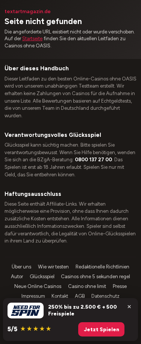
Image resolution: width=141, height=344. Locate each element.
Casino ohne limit (87, 286)
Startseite (32, 38)
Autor (17, 276)
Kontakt (60, 296)
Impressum (33, 296)
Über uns (21, 267)
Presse (120, 286)
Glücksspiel (42, 276)
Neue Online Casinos (37, 286)
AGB (80, 296)
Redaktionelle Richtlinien (102, 267)
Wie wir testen (53, 267)
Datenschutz (105, 296)
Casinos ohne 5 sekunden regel (95, 276)
